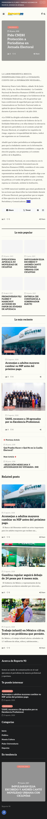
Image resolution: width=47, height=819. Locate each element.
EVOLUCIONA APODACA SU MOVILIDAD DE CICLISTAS (9, 263)
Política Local (23, 766)
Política (5, 735)
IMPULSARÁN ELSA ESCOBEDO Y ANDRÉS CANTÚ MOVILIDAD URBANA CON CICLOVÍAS (34, 265)
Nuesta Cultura (8, 740)
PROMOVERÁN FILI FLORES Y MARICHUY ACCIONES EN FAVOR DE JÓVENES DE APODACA (12, 302)
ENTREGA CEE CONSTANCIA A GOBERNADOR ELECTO (32, 300)
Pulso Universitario (10, 744)
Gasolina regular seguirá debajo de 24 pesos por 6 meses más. (22, 576)
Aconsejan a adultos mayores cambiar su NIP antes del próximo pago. (22, 366)
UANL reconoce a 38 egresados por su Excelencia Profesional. (23, 420)
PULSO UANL (9, 407)
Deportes (5, 748)
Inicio (4, 731)
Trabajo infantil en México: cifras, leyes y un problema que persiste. (23, 632)
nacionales (13, 27)
